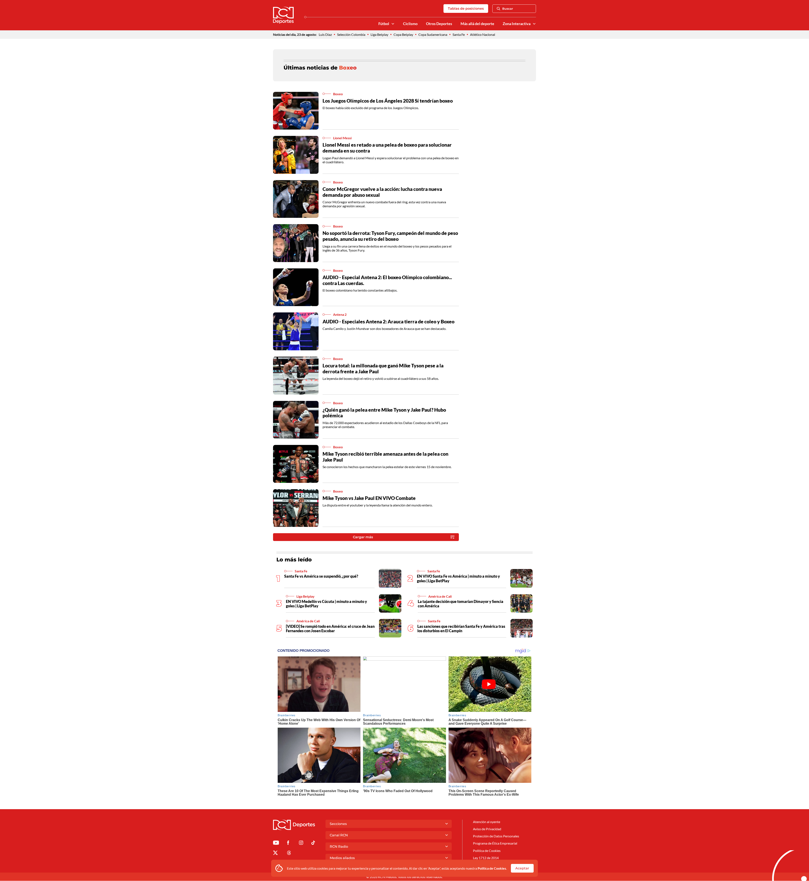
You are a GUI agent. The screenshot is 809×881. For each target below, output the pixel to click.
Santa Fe (459, 34)
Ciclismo (410, 23)
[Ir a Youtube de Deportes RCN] (276, 843)
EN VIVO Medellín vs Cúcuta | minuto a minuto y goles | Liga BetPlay (326, 603)
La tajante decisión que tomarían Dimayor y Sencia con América (460, 603)
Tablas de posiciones (466, 9)
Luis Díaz (325, 34)
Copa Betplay (403, 34)
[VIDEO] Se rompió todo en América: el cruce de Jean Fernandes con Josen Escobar (330, 628)
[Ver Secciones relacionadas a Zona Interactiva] (534, 24)
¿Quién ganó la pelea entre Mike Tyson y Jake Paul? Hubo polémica (384, 413)
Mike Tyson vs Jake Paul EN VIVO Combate (369, 498)
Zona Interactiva (516, 23)
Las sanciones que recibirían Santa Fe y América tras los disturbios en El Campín (461, 628)
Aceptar (522, 868)
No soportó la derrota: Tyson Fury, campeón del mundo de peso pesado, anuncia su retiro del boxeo (390, 236)
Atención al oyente (486, 822)
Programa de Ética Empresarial (495, 843)
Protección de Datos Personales (496, 836)
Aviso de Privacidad (487, 829)
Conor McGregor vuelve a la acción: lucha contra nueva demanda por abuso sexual (382, 192)
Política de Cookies (492, 868)
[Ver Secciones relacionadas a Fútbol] (393, 24)
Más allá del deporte (477, 23)
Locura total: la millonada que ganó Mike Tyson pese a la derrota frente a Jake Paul (383, 368)
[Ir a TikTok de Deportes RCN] (313, 843)
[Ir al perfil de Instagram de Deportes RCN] (301, 843)
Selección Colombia (351, 34)
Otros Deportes (439, 23)
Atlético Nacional (482, 34)
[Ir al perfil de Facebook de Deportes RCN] (288, 843)
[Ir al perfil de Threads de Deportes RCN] (289, 854)
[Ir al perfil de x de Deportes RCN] (275, 854)
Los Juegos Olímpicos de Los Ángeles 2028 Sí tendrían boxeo (388, 101)
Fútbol (383, 23)
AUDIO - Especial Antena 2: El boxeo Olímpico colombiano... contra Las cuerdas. (387, 280)
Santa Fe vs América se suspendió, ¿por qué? (321, 576)
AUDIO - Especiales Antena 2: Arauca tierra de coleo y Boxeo (388, 321)
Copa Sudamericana (432, 34)
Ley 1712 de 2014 (486, 858)
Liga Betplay (379, 34)
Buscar (507, 9)
